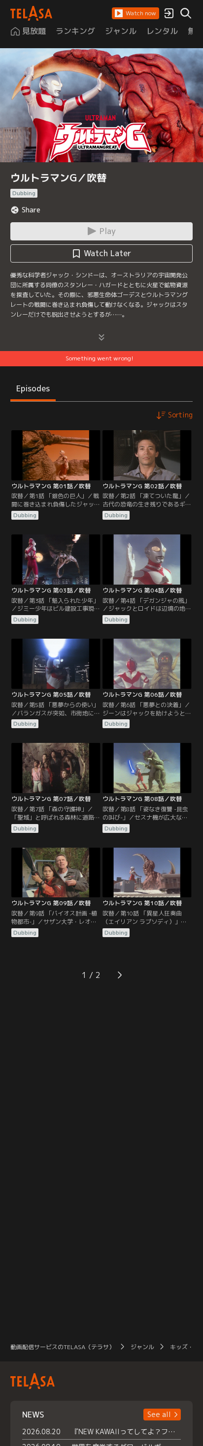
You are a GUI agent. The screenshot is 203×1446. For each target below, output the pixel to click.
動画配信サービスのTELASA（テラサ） (62, 1347)
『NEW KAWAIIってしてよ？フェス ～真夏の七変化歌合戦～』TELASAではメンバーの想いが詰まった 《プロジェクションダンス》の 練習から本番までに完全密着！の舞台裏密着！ (126, 1431)
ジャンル (142, 1347)
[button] (135, 13)
